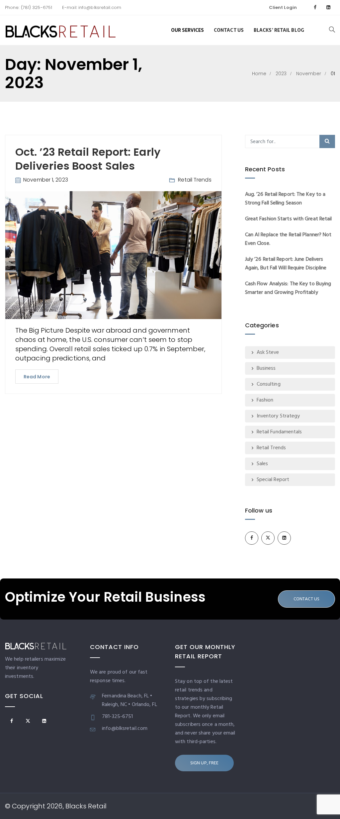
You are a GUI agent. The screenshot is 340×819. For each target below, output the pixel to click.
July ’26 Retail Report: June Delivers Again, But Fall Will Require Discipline (286, 263)
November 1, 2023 (45, 180)
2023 (281, 73)
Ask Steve (268, 352)
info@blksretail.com (99, 7)
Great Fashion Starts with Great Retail (288, 219)
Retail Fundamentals (279, 432)
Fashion (265, 400)
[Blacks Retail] (60, 30)
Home (259, 73)
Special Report (273, 479)
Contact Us (229, 30)
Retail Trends (194, 180)
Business (266, 368)
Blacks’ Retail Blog (279, 30)
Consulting (269, 384)
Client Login (283, 7)
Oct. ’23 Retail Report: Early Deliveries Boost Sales (87, 158)
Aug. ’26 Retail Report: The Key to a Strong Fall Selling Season (285, 198)
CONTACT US (306, 599)
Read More (37, 376)
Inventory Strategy (278, 416)
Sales (262, 464)
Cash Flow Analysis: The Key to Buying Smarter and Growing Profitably (288, 288)
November (308, 73)
